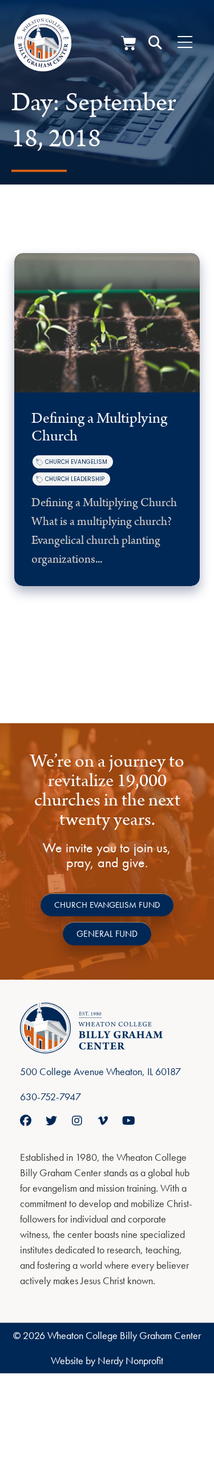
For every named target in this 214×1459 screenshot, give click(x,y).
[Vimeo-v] (102, 1121)
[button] (155, 43)
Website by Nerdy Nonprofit (107, 1360)
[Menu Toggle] (184, 42)
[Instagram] (77, 1121)
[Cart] (129, 43)
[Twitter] (51, 1121)
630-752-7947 (50, 1096)
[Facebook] (25, 1121)
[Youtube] (128, 1121)
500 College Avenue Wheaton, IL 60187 (100, 1071)
